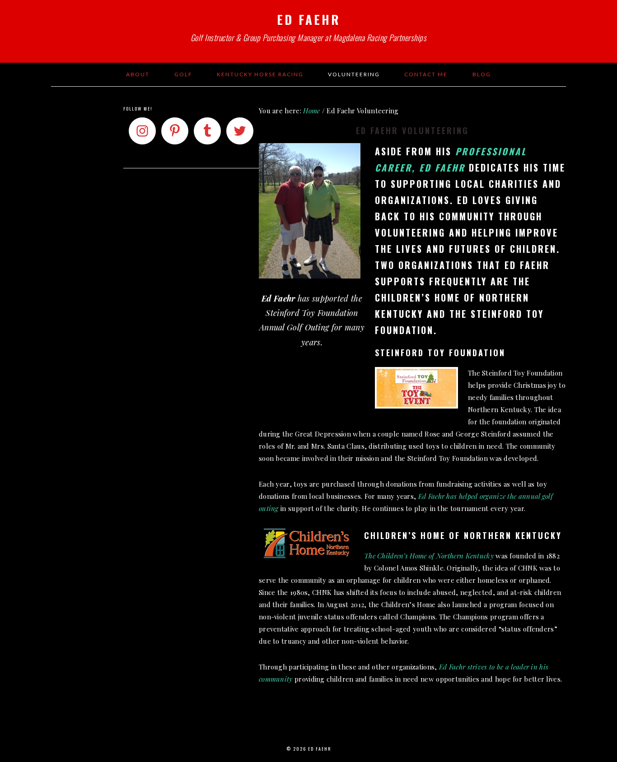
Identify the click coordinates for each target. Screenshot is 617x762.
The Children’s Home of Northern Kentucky (429, 555)
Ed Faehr (309, 19)
